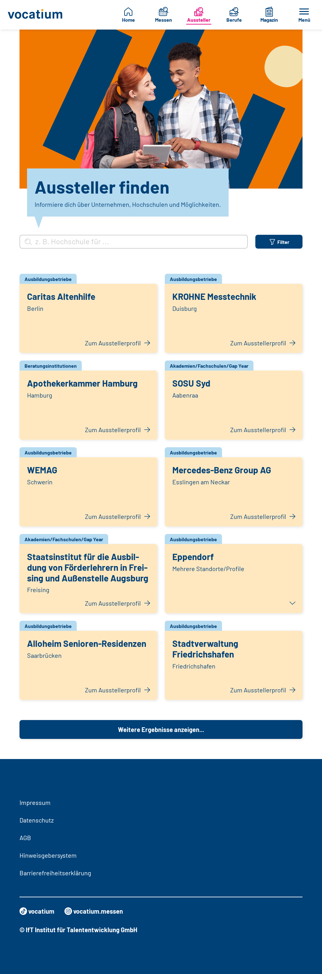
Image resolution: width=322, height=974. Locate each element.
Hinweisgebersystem (48, 855)
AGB (25, 837)
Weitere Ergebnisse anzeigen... (161, 729)
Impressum (35, 802)
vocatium (41, 911)
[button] (234, 578)
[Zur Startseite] (35, 15)
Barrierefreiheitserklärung (55, 873)
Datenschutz (36, 820)
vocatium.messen (98, 911)
